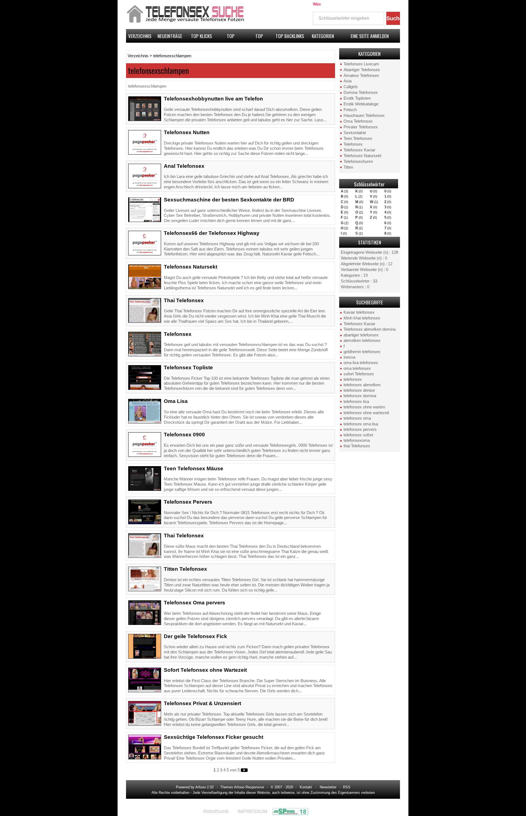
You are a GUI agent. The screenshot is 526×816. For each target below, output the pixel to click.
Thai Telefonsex (184, 300)
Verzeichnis (139, 35)
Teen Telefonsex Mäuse (193, 468)
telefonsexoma (357, 440)
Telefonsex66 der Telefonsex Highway (211, 233)
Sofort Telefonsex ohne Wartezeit (205, 670)
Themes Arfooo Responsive (242, 787)
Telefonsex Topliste (188, 367)
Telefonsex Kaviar (359, 150)
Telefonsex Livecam (361, 64)
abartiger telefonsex (361, 335)
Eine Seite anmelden (370, 35)
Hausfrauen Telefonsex (364, 115)
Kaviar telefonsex (359, 312)
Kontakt (306, 787)
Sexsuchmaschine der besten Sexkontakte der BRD (229, 200)
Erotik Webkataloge (361, 104)
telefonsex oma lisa (361, 424)
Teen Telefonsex (358, 138)
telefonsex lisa (356, 401)
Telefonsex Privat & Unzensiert (202, 703)
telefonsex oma (357, 418)
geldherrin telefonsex (362, 352)
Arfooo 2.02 (204, 787)
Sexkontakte (355, 133)
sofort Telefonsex (359, 374)
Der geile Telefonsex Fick (195, 636)
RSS (346, 787)
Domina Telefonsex (361, 92)
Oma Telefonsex (358, 121)
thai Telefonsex (357, 446)
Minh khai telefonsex (362, 318)
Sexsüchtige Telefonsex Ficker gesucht (213, 737)
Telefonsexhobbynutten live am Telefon (213, 99)
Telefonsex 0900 (184, 434)
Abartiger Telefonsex (362, 70)
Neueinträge (170, 35)
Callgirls (351, 87)
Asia (347, 81)
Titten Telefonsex (185, 569)
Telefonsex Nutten (187, 132)
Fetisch (350, 110)
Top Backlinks (290, 35)
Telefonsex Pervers (188, 502)
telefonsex (353, 379)
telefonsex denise (359, 390)
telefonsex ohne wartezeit (366, 413)
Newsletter (328, 787)
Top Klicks (201, 35)
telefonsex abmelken (362, 385)
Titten (348, 167)
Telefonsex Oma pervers (194, 602)
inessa (349, 357)
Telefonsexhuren (358, 161)
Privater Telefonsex (361, 127)
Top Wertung (231, 37)
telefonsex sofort (358, 435)
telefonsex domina (360, 396)
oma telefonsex (357, 368)
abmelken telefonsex (362, 340)
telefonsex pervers (360, 429)
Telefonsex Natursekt (362, 156)
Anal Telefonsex (184, 166)
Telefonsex (353, 144)
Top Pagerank (259, 37)
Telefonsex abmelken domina (370, 329)
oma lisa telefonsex (361, 363)
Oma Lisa (176, 401)
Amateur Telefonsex (361, 75)
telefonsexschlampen (172, 56)
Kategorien (323, 35)
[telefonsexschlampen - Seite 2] (244, 770)
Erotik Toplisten (357, 98)
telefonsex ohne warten (364, 407)
